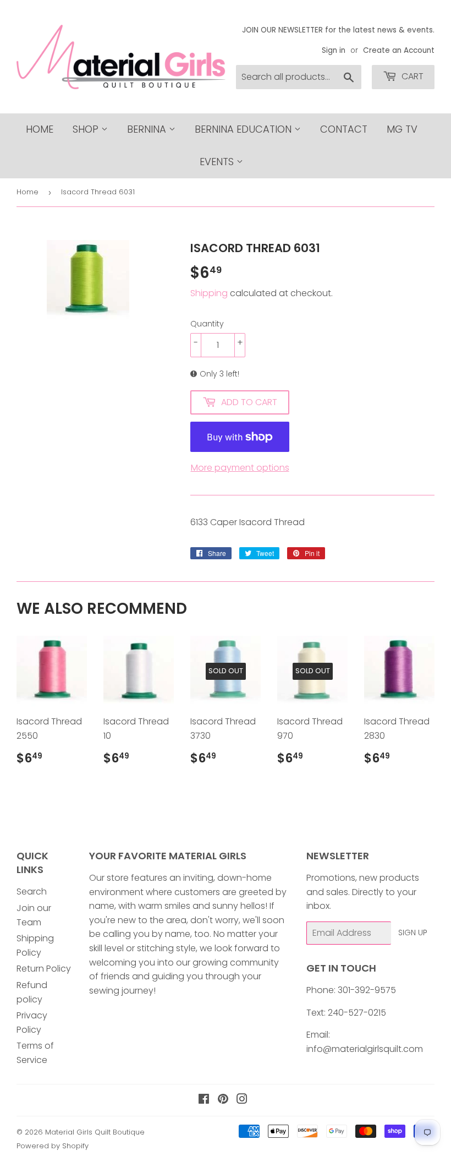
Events (218, 161)
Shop (87, 129)
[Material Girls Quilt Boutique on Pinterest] (223, 1100)
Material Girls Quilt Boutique (95, 1132)
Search (31, 891)
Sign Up (412, 932)
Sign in (333, 50)
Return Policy (43, 968)
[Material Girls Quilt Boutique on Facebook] (204, 1100)
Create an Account (399, 50)
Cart (411, 76)
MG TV (402, 129)
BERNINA (148, 129)
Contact (343, 129)
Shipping (209, 293)
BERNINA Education (244, 129)
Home (39, 129)
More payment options (240, 467)
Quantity (207, 323)
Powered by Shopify (52, 1146)
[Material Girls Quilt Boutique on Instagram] (242, 1100)
